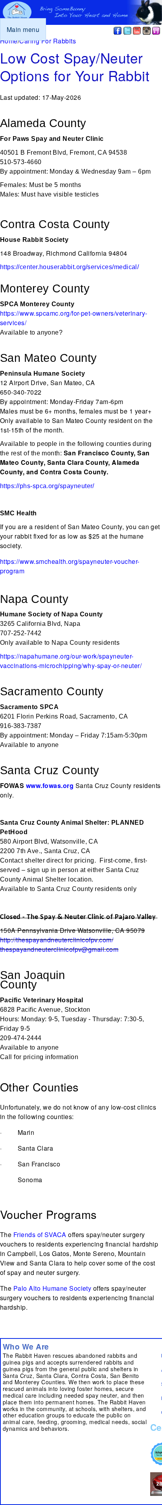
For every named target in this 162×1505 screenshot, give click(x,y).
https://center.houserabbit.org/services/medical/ (69, 267)
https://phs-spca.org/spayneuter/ (47, 486)
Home (9, 40)
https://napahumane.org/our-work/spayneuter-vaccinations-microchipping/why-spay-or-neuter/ (71, 660)
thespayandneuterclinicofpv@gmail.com (59, 949)
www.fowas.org (50, 785)
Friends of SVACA (39, 1234)
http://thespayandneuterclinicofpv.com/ (56, 939)
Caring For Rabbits (47, 40)
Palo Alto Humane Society (52, 1288)
